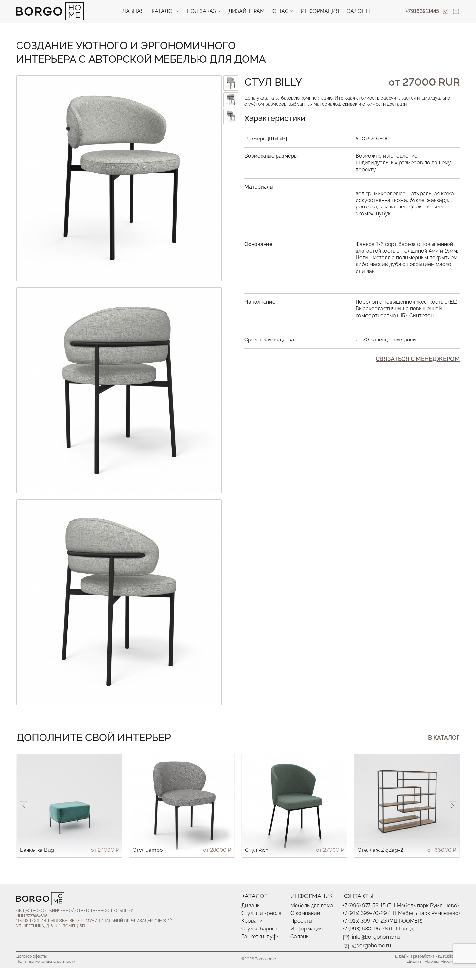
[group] (69, 806)
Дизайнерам (246, 11)
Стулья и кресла (261, 913)
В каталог (444, 737)
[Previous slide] (23, 805)
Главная (131, 11)
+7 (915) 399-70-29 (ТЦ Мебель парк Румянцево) (401, 913)
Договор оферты (31, 956)
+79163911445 (422, 11)
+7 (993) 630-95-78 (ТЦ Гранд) (378, 929)
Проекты (301, 921)
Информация (320, 11)
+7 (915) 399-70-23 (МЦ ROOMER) (382, 921)
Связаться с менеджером (418, 359)
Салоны (358, 11)
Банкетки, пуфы (260, 936)
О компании (305, 913)
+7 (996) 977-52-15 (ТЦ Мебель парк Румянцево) (400, 905)
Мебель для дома (311, 905)
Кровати (252, 921)
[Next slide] (452, 805)
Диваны (251, 905)
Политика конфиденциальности (45, 961)
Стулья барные (259, 929)
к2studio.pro (449, 956)
